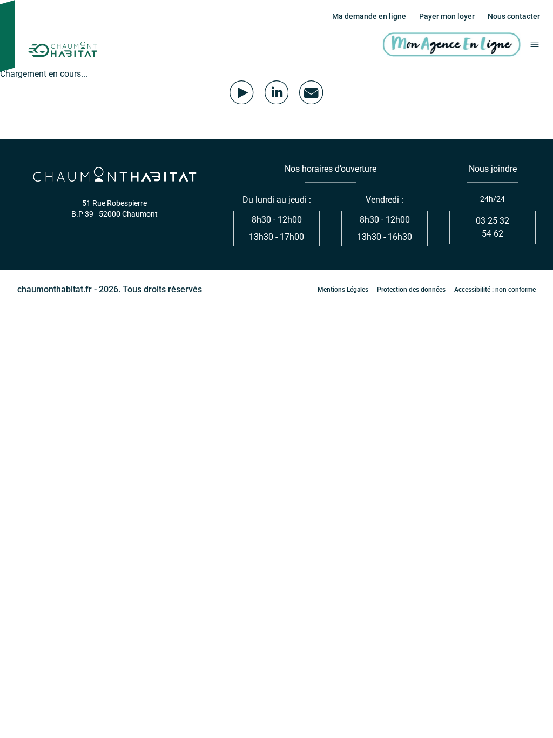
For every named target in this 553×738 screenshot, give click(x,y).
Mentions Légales (343, 289)
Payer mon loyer (447, 16)
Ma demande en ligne (369, 16)
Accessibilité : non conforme (495, 289)
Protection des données (411, 289)
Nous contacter (514, 16)
